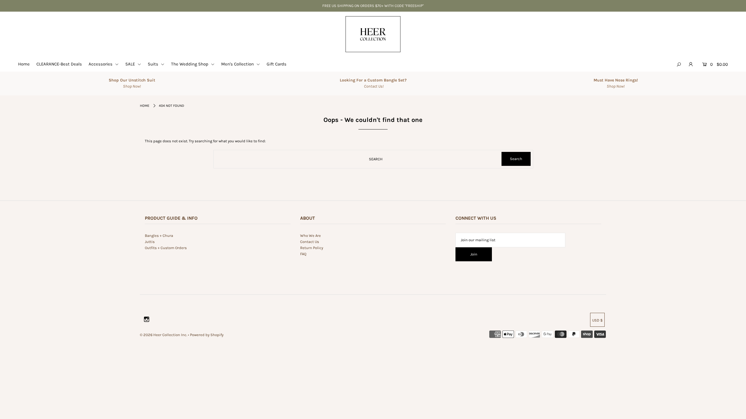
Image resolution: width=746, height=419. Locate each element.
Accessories (101, 64)
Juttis (150, 241)
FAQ (303, 254)
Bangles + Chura (159, 235)
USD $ (597, 320)
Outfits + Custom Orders (166, 248)
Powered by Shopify (207, 335)
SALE (130, 64)
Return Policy (311, 248)
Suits (153, 64)
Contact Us (309, 241)
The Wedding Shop (190, 64)
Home (24, 64)
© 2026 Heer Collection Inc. (163, 335)
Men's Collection (238, 64)
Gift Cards (276, 64)
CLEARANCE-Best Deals (59, 64)
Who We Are (310, 235)
